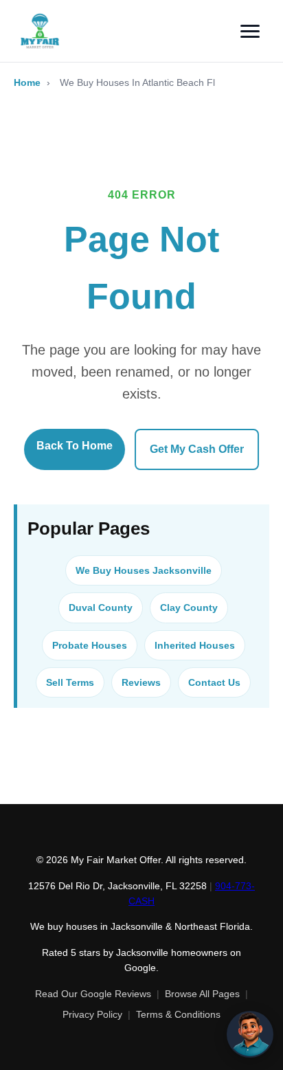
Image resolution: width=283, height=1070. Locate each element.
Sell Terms (70, 682)
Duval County (101, 607)
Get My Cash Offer (197, 449)
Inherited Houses (195, 645)
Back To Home (74, 446)
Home (27, 82)
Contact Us (214, 682)
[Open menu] (250, 30)
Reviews (141, 682)
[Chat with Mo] (250, 1034)
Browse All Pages (202, 993)
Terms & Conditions (178, 1014)
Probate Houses (89, 645)
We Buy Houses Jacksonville (144, 570)
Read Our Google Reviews (93, 993)
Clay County (189, 607)
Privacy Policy (92, 1014)
